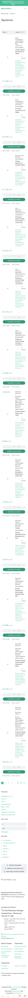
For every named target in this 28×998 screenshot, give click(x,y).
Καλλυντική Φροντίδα (8, 815)
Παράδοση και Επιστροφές (5, 956)
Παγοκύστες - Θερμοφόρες (18, 210)
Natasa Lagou (16, 991)
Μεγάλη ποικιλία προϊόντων (15, 868)
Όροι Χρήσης (4, 946)
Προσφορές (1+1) (6, 796)
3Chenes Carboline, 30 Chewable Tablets (20, 163)
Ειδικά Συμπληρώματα (19, 38)
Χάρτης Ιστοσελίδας (20, 966)
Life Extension (7, 840)
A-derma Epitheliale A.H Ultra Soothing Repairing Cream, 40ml (19, 592)
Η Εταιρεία (4, 966)
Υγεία (3, 801)
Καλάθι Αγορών (18, 949)
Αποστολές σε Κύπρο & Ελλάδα (15, 871)
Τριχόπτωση (19, 45)
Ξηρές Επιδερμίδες (20, 656)
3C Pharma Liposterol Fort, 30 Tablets (20, 110)
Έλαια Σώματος (19, 523)
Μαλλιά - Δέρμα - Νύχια (19, 43)
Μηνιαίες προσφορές (15, 865)
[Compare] (16, 95)
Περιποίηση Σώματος (18, 397)
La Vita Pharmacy (16, 987)
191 (24, 783)
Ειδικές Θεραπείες (20, 399)
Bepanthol (6, 857)
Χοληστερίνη (18, 104)
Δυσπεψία (17, 157)
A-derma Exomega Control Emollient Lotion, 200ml (20, 734)
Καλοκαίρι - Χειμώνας (8, 812)
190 (21, 783)
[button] (14, 91)
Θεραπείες (18, 155)
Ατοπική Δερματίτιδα (18, 717)
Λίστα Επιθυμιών (19, 951)
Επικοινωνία (4, 968)
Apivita (5, 851)
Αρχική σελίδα (5, 13)
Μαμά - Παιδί (5, 807)
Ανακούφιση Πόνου (20, 212)
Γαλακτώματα (18, 402)
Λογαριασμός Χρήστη (20, 946)
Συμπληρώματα (6, 804)
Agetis (5, 846)
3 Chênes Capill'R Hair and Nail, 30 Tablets (20, 51)
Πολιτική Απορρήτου (7, 949)
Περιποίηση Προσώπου (18, 392)
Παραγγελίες (18, 954)
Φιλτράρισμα (4, 832)
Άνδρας (3, 809)
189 (18, 783)
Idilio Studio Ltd (18, 993)
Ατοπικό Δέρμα (19, 463)
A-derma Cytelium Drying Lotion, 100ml (20, 413)
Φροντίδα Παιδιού (19, 404)
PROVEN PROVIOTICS (9, 843)
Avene (5, 854)
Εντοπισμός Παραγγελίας (18, 957)
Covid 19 (4, 799)
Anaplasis (6, 848)
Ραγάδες (18, 528)
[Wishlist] (6, 95)
